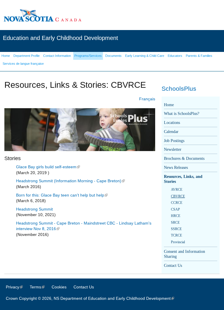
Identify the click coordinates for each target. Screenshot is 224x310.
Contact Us (173, 265)
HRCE (175, 216)
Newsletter (172, 149)
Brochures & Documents (184, 158)
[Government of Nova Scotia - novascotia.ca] (42, 15)
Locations (172, 122)
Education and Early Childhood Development (60, 38)
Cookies (59, 287)
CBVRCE (178, 196)
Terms (40, 287)
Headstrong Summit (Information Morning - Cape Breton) (70, 180)
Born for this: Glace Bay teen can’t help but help (62, 195)
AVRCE (176, 190)
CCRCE (176, 203)
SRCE (175, 222)
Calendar (171, 131)
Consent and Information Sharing (184, 254)
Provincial (178, 242)
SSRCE (176, 229)
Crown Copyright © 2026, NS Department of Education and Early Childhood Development (93, 298)
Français (147, 99)
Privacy (17, 287)
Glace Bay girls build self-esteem (48, 166)
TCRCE (176, 235)
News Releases (176, 167)
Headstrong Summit (34, 209)
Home (169, 105)
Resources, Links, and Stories (183, 179)
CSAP (175, 209)
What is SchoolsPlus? (181, 113)
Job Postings (174, 141)
